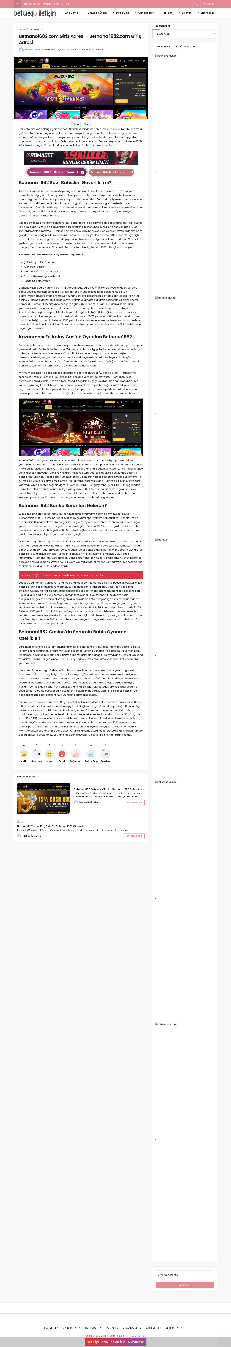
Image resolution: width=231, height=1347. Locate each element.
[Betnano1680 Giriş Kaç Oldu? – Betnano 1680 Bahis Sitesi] (43, 798)
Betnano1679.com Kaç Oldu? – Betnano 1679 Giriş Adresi (52, 826)
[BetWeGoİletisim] (35, 13)
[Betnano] (81, 157)
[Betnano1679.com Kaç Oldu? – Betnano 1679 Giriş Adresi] (43, 822)
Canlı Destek (146, 12)
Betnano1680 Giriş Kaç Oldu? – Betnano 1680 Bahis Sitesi (109, 789)
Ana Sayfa (71, 12)
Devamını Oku (134, 802)
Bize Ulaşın (207, 12)
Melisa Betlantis (34, 49)
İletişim (168, 12)
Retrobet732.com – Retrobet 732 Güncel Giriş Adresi (48, 4)
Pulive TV (112, 1327)
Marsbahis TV (72, 1327)
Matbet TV (51, 1327)
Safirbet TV (153, 1327)
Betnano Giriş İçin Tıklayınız (109, 172)
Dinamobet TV (132, 1327)
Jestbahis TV (174, 1327)
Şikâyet (186, 12)
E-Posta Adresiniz (168, 1274)
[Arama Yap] (196, 4)
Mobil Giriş (122, 12)
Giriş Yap (210, 4)
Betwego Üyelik (97, 12)
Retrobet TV (93, 1327)
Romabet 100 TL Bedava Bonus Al (54, 172)
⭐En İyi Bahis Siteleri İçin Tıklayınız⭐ (115, 1342)
